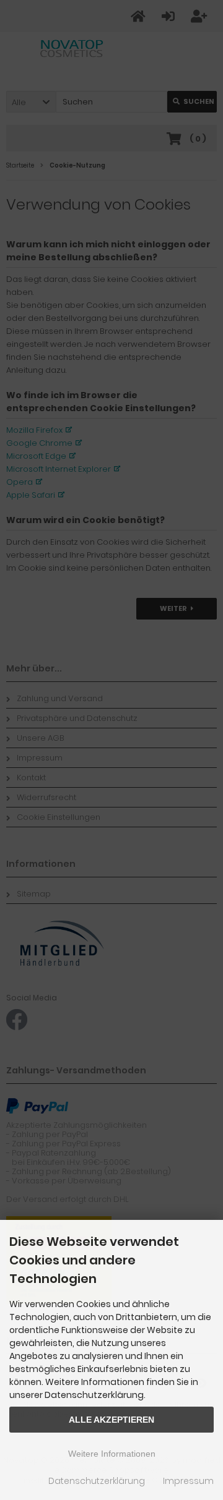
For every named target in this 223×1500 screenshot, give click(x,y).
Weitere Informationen (111, 1454)
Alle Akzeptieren (111, 1420)
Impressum (188, 1481)
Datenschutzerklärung (96, 1481)
